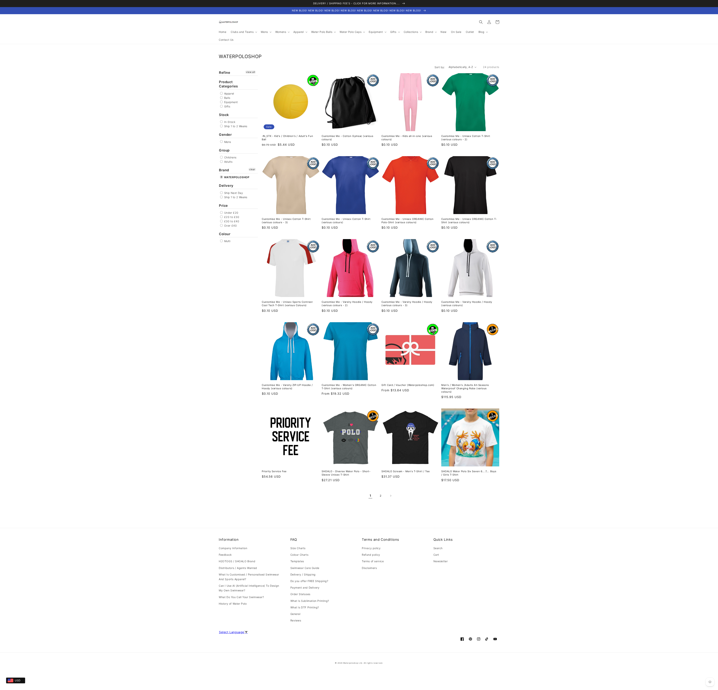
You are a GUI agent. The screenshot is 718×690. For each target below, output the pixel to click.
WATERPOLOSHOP (236, 177)
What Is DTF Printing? (304, 607)
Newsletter (440, 561)
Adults (227, 161)
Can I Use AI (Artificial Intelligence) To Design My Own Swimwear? (249, 588)
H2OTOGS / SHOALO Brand (237, 561)
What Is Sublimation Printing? (309, 600)
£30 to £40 (231, 221)
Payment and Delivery (305, 587)
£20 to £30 (231, 217)
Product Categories (228, 84)
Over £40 (230, 225)
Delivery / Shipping (303, 574)
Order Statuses (300, 594)
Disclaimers (369, 568)
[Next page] (390, 496)
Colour (225, 234)
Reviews (295, 620)
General (295, 613)
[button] (481, 22)
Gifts (226, 106)
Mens (227, 141)
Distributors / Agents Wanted (238, 568)
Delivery (226, 186)
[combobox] (15, 680)
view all (250, 72)
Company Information (233, 548)
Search (438, 548)
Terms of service (373, 561)
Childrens (230, 157)
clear (252, 169)
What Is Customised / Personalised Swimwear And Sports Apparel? (249, 577)
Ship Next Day (233, 192)
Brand (224, 170)
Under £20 (230, 212)
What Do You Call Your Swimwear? (241, 597)
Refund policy (371, 554)
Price (223, 206)
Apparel (228, 93)
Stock (224, 115)
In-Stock (229, 121)
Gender (225, 135)
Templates (297, 561)
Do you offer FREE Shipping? (309, 581)
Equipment (230, 102)
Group (224, 150)
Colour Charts (299, 554)
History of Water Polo (233, 603)
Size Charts (298, 548)
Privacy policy (371, 548)
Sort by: (440, 67)
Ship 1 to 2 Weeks (235, 126)
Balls (226, 97)
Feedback (225, 554)
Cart (436, 554)
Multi (227, 241)
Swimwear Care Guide (304, 568)
